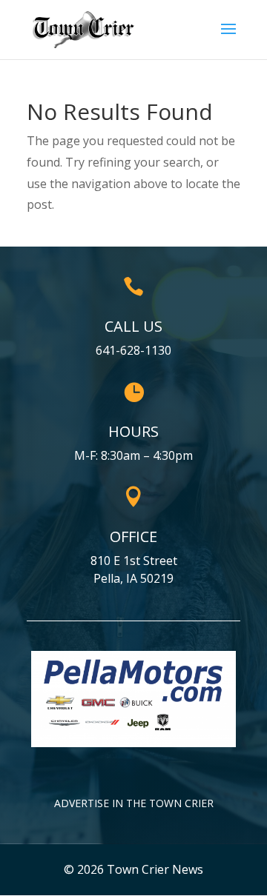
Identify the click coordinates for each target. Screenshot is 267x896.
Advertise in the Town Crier (134, 803)
